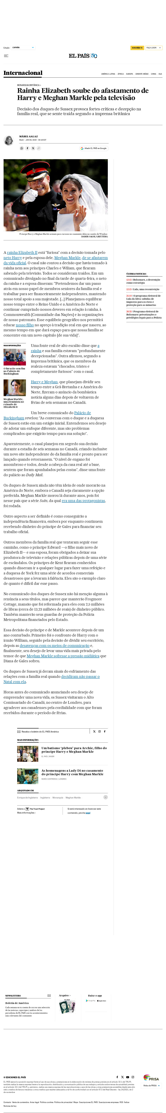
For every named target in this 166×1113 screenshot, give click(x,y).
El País (44, 756)
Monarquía (58, 797)
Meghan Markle (67, 257)
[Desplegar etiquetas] (105, 797)
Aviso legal (34, 1102)
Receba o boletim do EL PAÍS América (40, 731)
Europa (129, 74)
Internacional (23, 73)
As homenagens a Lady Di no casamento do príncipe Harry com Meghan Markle (72, 772)
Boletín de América (17, 1003)
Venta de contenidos (20, 1102)
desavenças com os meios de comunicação (54, 645)
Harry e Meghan (44, 382)
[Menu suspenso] (6, 56)
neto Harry (13, 257)
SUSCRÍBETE (137, 48)
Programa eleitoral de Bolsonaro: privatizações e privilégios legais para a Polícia (144, 314)
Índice (126, 1102)
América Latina (108, 74)
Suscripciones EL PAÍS (88, 1102)
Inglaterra (45, 797)
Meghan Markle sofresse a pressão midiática (63, 656)
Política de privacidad (63, 1102)
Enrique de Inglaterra (27, 797)
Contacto (7, 1102)
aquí (88, 812)
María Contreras (49, 779)
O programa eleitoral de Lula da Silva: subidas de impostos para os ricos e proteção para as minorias (143, 300)
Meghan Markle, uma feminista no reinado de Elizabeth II (14, 403)
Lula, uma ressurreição (146, 289)
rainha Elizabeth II (22, 252)
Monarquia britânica (28, 85)
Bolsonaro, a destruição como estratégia (143, 281)
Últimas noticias (136, 274)
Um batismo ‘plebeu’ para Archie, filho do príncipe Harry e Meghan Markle (74, 750)
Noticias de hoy (10, 1106)
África (121, 74)
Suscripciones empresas (109, 1102)
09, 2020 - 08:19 (36, 140)
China (153, 74)
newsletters (13, 996)
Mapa (75, 1102)
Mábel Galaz (28, 136)
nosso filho (25, 325)
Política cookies (46, 1102)
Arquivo (64, 996)
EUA (160, 74)
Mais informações (25, 812)
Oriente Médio (142, 74)
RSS (121, 1102)
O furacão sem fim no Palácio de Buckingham (14, 371)
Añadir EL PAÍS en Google (95, 148)
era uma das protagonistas (83, 500)
